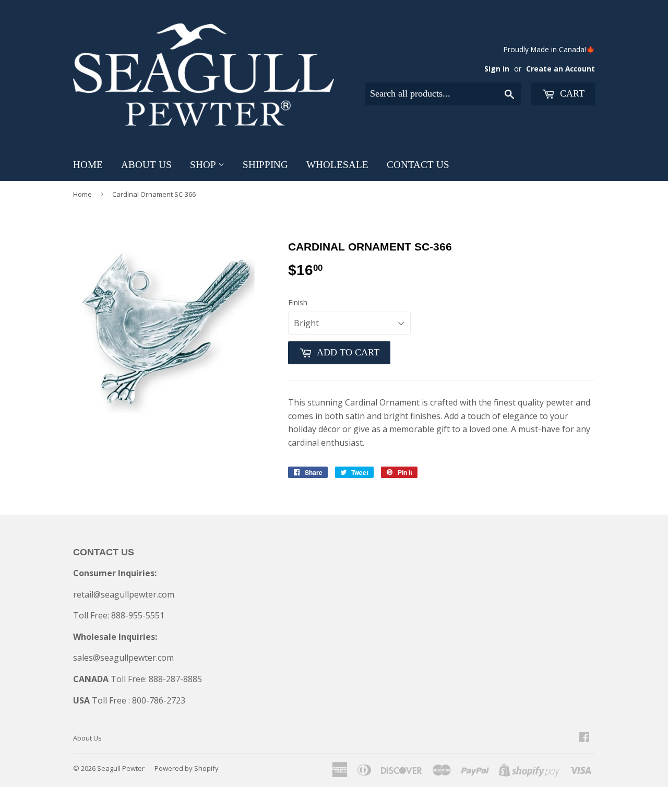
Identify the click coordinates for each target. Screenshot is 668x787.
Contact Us (418, 164)
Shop (204, 164)
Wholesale (337, 164)
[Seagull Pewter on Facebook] (584, 738)
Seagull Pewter (121, 768)
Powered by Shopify (186, 768)
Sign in (496, 69)
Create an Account (560, 69)
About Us (146, 164)
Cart (570, 93)
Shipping (265, 164)
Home (88, 164)
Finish (297, 302)
